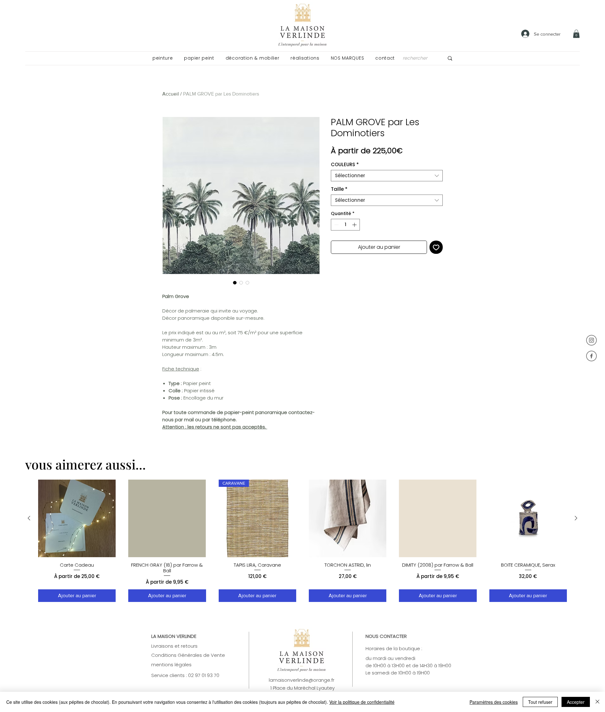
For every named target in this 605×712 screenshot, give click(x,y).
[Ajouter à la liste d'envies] (436, 247)
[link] (576, 34)
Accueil (170, 93)
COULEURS (345, 164)
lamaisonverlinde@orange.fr (301, 680)
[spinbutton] (345, 224)
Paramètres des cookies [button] (494, 702)
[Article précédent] (29, 518)
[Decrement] (336, 224)
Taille (339, 189)
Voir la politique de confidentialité (362, 702)
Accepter (576, 702)
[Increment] (355, 224)
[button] (162, 58)
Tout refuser (540, 702)
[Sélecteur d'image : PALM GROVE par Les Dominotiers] (235, 282)
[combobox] (387, 175)
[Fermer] (597, 702)
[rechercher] (450, 58)
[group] (302, 541)
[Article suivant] (576, 518)
